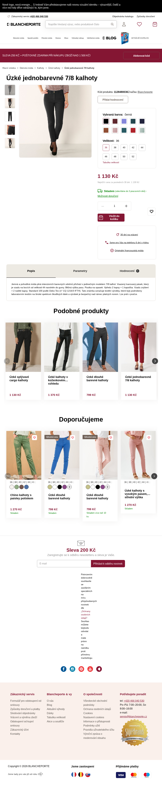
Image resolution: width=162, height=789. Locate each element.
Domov (58, 38)
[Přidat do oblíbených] (152, 212)
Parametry (80, 271)
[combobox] (75, 24)
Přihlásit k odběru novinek (107, 563)
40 (124, 147)
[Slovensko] (88, 774)
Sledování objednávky (22, 713)
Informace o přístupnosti (96, 721)
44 (142, 147)
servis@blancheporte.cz (133, 716)
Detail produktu (37, 512)
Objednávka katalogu (123, 16)
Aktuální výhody (56, 709)
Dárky (50, 713)
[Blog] (98, 669)
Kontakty (15, 733)
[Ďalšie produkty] (155, 361)
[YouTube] (90, 669)
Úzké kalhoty (54, 68)
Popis (31, 271)
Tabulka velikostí (111, 162)
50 (124, 156)
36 (106, 147)
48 (115, 156)
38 (115, 147)
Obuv (66, 38)
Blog (49, 704)
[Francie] (74, 774)
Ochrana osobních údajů (97, 709)
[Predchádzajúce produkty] (7, 361)
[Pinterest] (81, 669)
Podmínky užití (91, 725)
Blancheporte (145, 91)
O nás (50, 700)
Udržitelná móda (93, 38)
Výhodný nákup (78, 38)
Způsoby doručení (146, 16)
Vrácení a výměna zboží (23, 717)
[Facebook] (63, 669)
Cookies (88, 713)
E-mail (43, 563)
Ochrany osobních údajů (85, 614)
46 (106, 156)
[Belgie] (81, 774)
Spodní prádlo (33, 38)
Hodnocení (129, 271)
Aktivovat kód (141, 55)
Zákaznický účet (19, 729)
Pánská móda (47, 38)
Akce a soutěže (55, 721)
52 (133, 156)
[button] (8, 476)
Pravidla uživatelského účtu (98, 729)
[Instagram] (72, 669)
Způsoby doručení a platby (25, 709)
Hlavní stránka (9, 68)
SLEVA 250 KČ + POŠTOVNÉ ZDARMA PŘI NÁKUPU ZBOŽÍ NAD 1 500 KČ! (46, 55)
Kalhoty (40, 68)
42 (133, 147)
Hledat (111, 24)
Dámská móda (18, 38)
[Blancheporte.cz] (23, 24)
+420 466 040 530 (39, 16)
